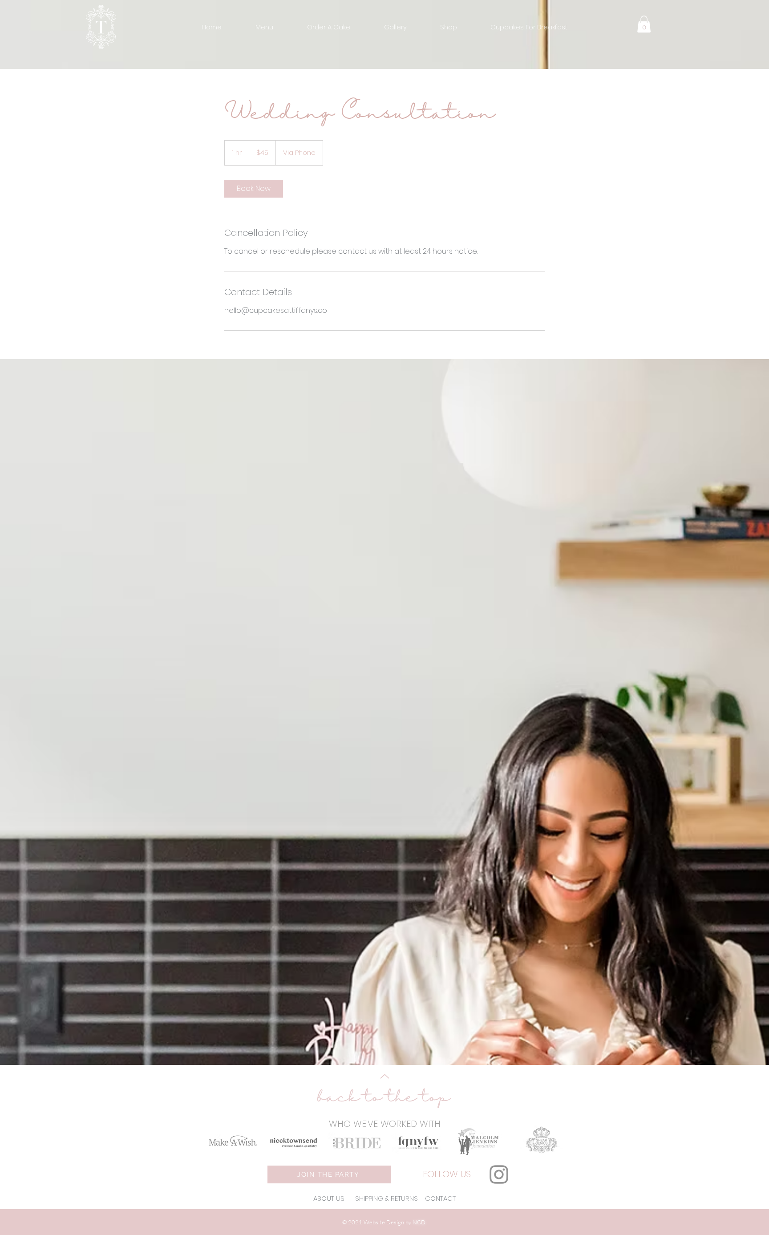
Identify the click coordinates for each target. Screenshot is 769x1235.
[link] (253, 189)
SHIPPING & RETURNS (386, 1198)
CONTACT (440, 1198)
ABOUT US (329, 1198)
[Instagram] (498, 1174)
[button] (264, 27)
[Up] (384, 1076)
